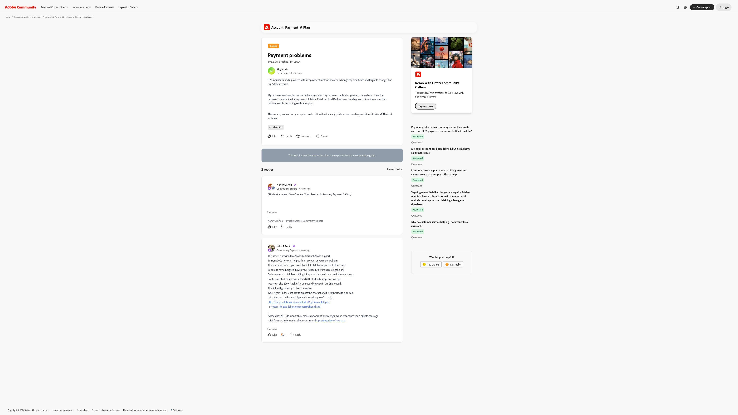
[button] (702, 7)
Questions (67, 17)
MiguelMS (282, 69)
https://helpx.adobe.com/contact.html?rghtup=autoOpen (298, 302)
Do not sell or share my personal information (144, 409)
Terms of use (83, 409)
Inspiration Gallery (128, 7)
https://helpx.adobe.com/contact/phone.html (296, 306)
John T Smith (284, 246)
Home (7, 17)
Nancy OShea (284, 184)
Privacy (95, 409)
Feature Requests (104, 7)
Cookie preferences (111, 409)
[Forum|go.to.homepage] (20, 7)
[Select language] (685, 7)
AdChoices (178, 409)
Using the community (63, 409)
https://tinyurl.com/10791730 (330, 320)
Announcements (82, 7)
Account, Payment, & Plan (46, 17)
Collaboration (275, 127)
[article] (332, 206)
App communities (22, 17)
